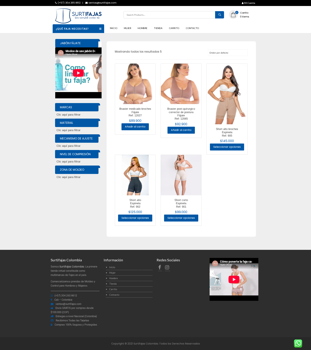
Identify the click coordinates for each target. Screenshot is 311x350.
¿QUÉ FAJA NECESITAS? (72, 28)
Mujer (127, 28)
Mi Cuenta (249, 2)
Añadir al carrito (135, 126)
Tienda (158, 28)
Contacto (192, 28)
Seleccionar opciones (227, 147)
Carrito (174, 28)
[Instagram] (167, 268)
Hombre (142, 28)
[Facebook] (160, 268)
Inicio (113, 28)
